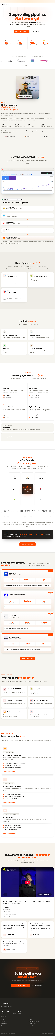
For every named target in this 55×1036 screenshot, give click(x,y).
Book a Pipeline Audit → (21, 31)
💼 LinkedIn (27, 136)
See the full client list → (27, 65)
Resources (3, 1025)
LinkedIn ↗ (31, 1019)
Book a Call (31, 1025)
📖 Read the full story (10, 136)
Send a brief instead (37, 985)
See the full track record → (27, 544)
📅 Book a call (45, 136)
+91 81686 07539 (32, 1023)
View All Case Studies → (27, 658)
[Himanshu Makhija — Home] (5, 5)
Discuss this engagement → (10, 771)
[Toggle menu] (52, 5)
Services (3, 1021)
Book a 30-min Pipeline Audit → (20, 985)
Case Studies (4, 1023)
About (2, 1019)
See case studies (35, 31)
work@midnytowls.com (34, 1021)
